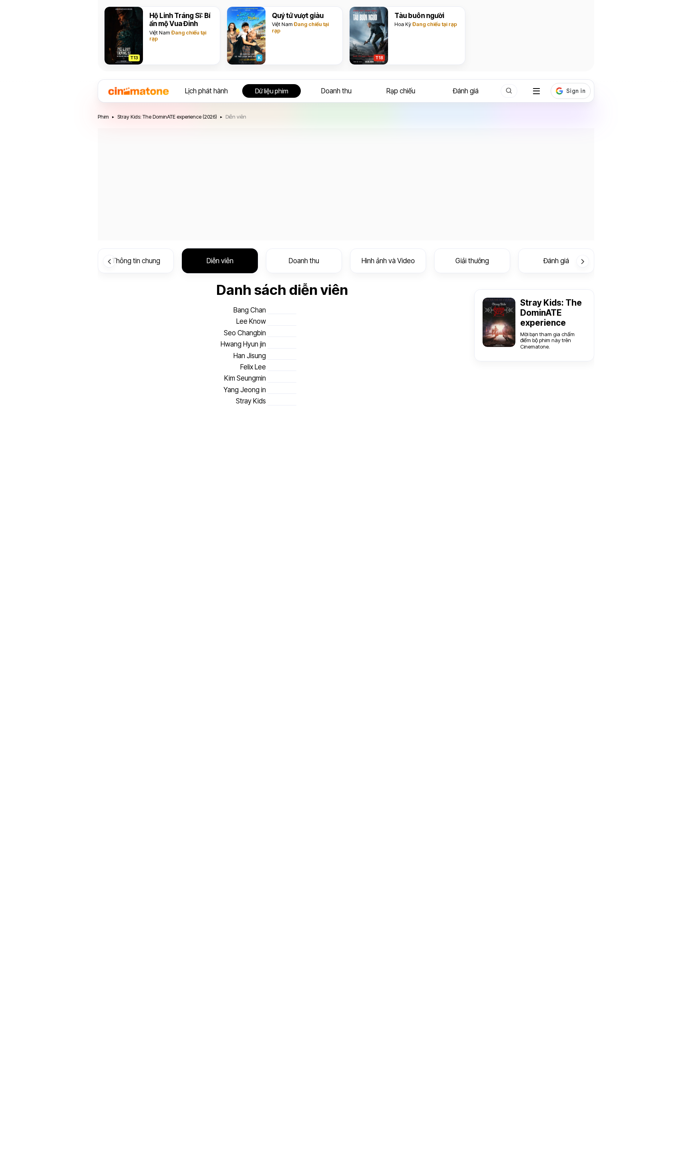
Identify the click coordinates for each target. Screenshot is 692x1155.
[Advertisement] (346, 184)
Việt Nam (159, 32)
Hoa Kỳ (402, 24)
